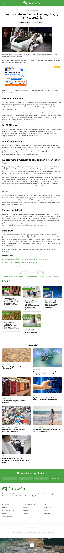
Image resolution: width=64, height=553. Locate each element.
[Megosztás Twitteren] (21, 272)
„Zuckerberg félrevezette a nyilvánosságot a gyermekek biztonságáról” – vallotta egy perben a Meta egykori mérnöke (32, 305)
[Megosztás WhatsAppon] (32, 272)
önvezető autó (8, 276)
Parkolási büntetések (45, 276)
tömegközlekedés (18, 276)
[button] (3, 3)
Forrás (3, 266)
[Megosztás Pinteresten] (37, 272)
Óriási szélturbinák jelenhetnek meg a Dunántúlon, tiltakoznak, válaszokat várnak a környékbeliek (52, 304)
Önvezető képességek (31, 276)
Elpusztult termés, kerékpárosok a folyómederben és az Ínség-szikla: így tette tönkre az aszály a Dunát (11, 326)
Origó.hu (38, 22)
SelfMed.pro (34, 533)
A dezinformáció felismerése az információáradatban (31, 330)
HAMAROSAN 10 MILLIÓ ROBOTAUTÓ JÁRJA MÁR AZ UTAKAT (19, 263)
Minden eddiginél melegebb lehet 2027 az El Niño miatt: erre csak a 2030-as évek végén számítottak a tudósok (11, 302)
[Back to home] (32, 3)
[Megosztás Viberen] (42, 272)
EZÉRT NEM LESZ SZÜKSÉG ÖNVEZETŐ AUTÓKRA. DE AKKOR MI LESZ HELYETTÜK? (26, 259)
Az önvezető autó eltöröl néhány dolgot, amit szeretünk (32, 15)
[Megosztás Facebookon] (26, 272)
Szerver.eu (45, 533)
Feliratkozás (55, 478)
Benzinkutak (56, 276)
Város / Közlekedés (32, 10)
